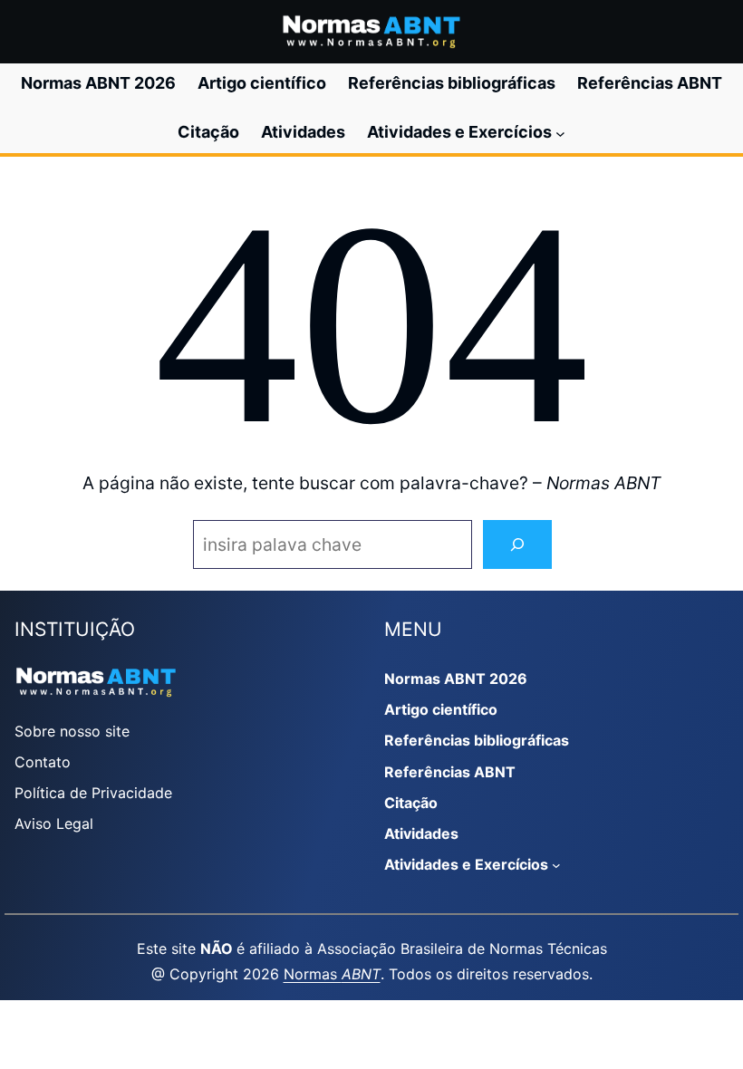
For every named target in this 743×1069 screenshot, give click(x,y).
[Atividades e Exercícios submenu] (560, 133)
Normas (332, 974)
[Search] (517, 545)
